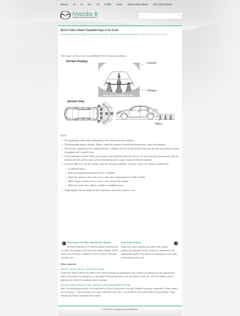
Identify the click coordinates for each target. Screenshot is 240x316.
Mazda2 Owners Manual (138, 4)
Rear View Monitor (101, 34)
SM (81, 4)
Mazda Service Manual (162, 4)
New (89, 4)
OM (74, 4)
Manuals (64, 4)
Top (97, 4)
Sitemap (107, 4)
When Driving (87, 34)
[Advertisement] (120, 44)
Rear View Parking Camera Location (124, 34)
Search (119, 4)
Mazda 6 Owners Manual (70, 34)
